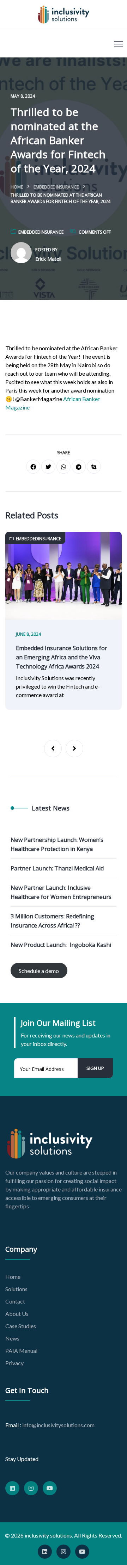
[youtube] (50, 1488)
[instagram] (31, 1488)
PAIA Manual (21, 1350)
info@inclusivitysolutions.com (58, 1425)
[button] (53, 748)
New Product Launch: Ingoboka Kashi (61, 945)
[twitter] (48, 467)
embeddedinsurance (56, 187)
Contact (15, 1301)
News (12, 1338)
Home (17, 187)
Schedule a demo (39, 970)
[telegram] (79, 467)
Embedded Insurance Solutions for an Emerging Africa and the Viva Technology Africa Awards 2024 (61, 657)
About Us (17, 1313)
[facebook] (33, 467)
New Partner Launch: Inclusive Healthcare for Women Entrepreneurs (61, 892)
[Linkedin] (45, 1552)
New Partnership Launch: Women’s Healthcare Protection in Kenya (57, 844)
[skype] (94, 467)
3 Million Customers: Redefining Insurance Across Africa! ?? (52, 920)
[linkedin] (12, 1488)
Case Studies (20, 1326)
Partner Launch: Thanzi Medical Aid (57, 868)
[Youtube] (82, 1552)
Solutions (16, 1289)
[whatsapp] (63, 467)
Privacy (14, 1363)
